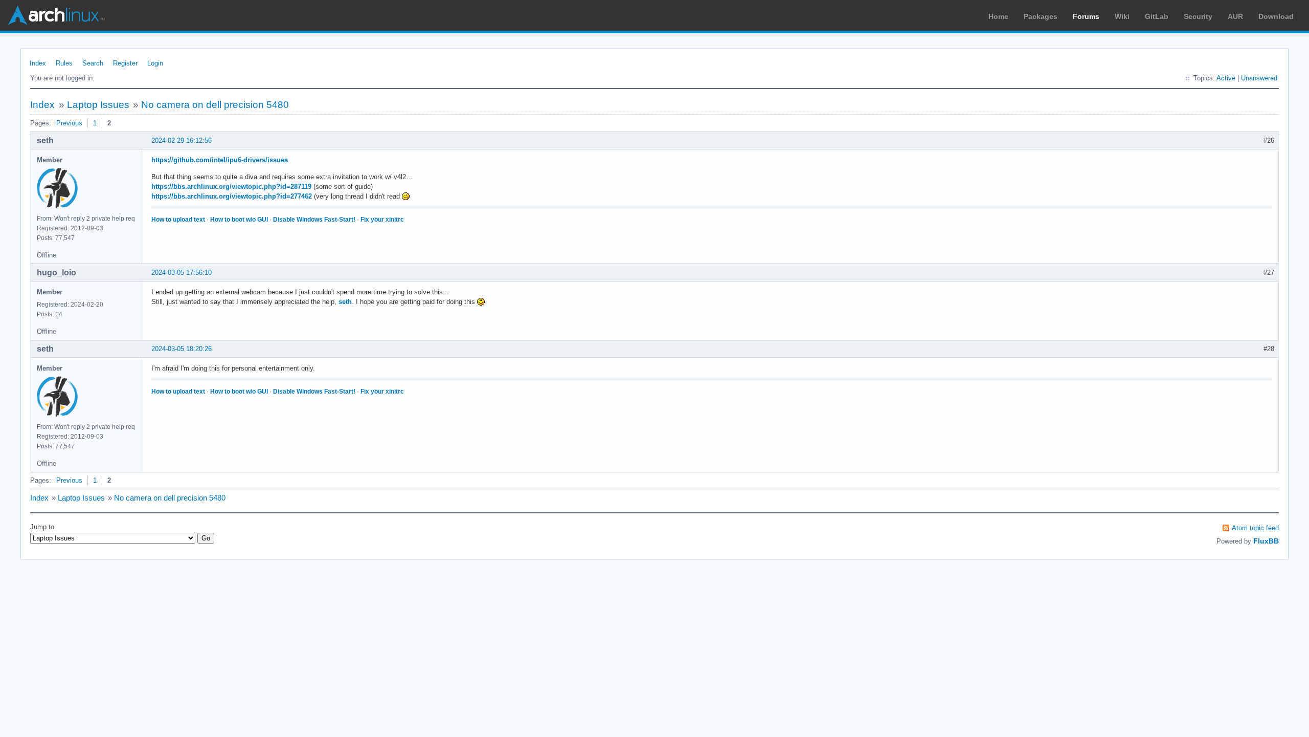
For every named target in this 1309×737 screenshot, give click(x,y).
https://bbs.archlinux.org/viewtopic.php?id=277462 (231, 196)
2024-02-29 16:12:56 (181, 140)
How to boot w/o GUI (239, 219)
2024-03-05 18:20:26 (181, 349)
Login (155, 63)
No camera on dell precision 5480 (215, 104)
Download (1276, 16)
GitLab (1156, 16)
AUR (1235, 16)
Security (1198, 16)
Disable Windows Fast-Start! (314, 219)
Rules (64, 63)
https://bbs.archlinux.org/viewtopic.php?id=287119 (231, 186)
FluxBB (1266, 541)
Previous (69, 123)
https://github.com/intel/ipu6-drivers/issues (219, 160)
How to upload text (178, 219)
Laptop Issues (98, 104)
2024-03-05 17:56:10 (181, 272)
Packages (1040, 16)
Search (92, 63)
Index (38, 63)
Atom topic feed (1255, 528)
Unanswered (1259, 78)
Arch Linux (56, 15)
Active (1225, 78)
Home (998, 16)
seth (345, 302)
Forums (1086, 16)
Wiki (1122, 16)
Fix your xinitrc (382, 219)
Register (125, 63)
